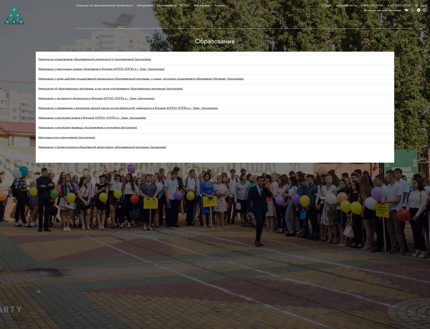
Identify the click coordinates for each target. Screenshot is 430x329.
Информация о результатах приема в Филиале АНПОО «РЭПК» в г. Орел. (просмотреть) (92, 118)
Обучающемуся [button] (166, 5)
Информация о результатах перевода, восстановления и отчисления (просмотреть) (87, 127)
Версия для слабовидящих (384, 10)
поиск (423, 5)
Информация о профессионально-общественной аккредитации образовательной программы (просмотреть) (102, 147)
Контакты (219, 5)
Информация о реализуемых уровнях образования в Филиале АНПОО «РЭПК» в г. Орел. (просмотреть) (101, 69)
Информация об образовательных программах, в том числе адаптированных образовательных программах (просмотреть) (110, 89)
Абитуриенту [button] (145, 5)
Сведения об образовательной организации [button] (104, 5)
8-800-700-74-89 (372, 5)
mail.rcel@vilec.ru (346, 5)
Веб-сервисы (202, 5)
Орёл (328, 5)
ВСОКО (185, 5)
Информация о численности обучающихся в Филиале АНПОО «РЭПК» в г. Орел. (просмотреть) (96, 98)
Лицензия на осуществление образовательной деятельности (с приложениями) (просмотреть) (94, 59)
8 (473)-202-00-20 (400, 5)
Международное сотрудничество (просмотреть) (66, 137)
